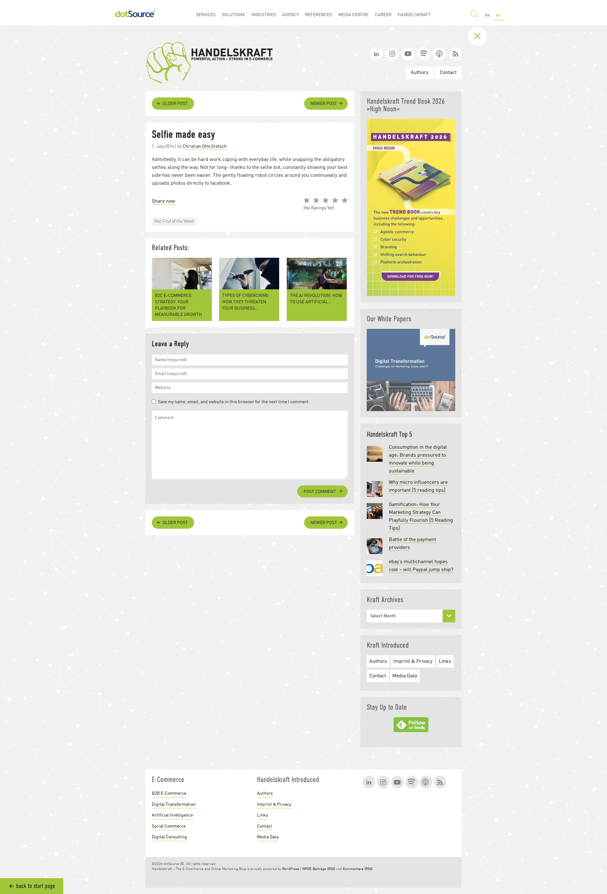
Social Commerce (169, 826)
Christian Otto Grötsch (205, 146)
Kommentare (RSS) (357, 869)
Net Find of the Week (174, 221)
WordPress (290, 869)
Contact (448, 72)
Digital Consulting (169, 837)
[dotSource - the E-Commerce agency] (135, 12)
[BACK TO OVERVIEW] (482, 36)
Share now (163, 201)
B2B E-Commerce (169, 793)
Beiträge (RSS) (324, 869)
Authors (419, 72)
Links (445, 661)
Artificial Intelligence (172, 815)
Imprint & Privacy (412, 661)
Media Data (404, 676)
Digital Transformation (174, 804)
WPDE (307, 869)
